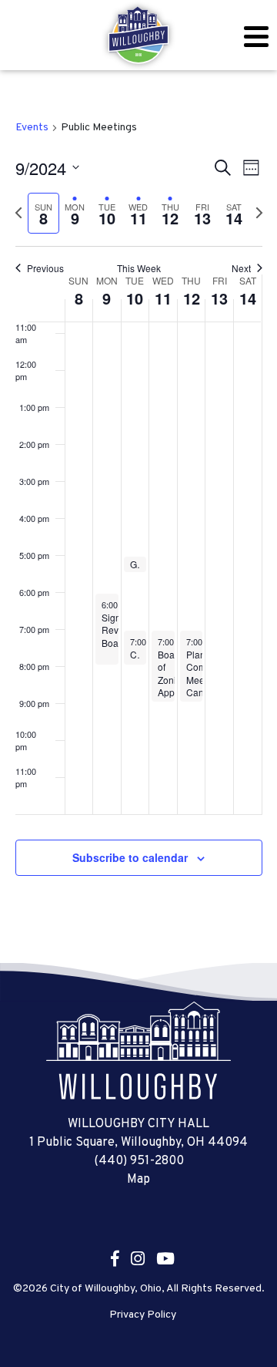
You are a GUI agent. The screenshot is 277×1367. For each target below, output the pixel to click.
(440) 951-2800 (139, 1161)
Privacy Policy (142, 1315)
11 (163, 298)
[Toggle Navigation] (256, 36)
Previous (45, 268)
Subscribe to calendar (130, 857)
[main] (138, 516)
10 (134, 298)
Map (138, 1179)
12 (191, 298)
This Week (139, 268)
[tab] (43, 213)
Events (31, 127)
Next (241, 268)
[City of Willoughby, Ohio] (138, 35)
